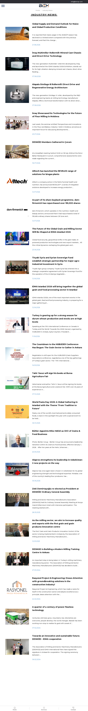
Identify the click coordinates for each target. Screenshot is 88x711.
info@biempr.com (77, 1)
